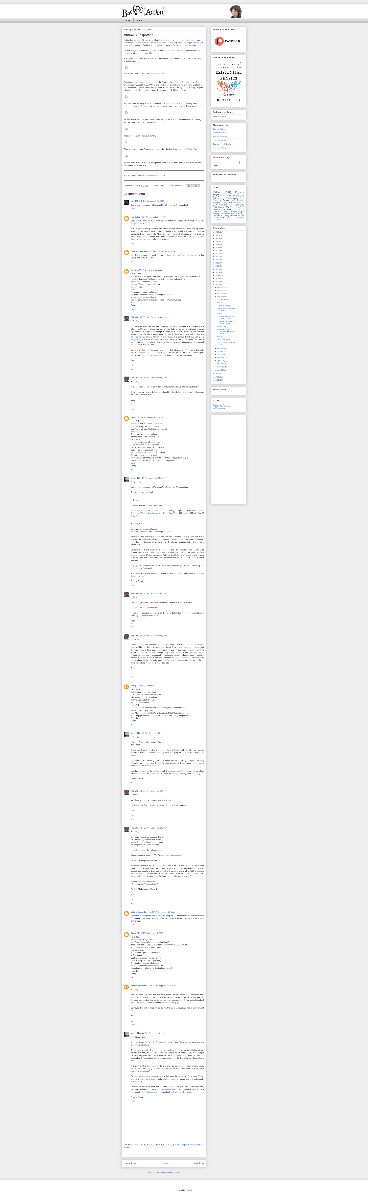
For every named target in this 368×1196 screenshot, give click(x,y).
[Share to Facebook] (195, 185)
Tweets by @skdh (219, 116)
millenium (168, 337)
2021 (217, 247)
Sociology (219, 219)
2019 (217, 254)
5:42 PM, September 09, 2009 (152, 733)
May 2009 (221, 358)
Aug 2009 (220, 348)
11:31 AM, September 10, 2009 (163, 986)
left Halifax (185, 82)
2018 (217, 257)
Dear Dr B (229, 217)
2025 (217, 235)
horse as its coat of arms (142, 337)
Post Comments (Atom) (170, 1173)
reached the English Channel (172, 85)
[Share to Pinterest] (198, 185)
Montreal (147, 539)
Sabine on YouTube (220, 133)
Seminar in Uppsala (223, 305)
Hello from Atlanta (223, 299)
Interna (163, 186)
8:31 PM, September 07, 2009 (151, 201)
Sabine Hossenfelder (140, 251)
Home (127, 20)
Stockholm (186, 350)
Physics (239, 192)
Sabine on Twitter (219, 129)
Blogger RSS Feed (219, 408)
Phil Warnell (136, 317)
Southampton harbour (169, 1089)
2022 (217, 244)
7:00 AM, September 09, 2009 (155, 593)
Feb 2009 (220, 367)
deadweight (197, 58)
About (140, 20)
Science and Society (229, 195)
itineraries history (150, 82)
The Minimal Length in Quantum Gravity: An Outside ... (225, 331)
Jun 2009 (220, 354)
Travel (220, 212)
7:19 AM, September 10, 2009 (155, 828)
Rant (242, 216)
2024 (217, 238)
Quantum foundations (235, 209)
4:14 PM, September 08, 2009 (152, 478)
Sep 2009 (220, 296)
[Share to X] (193, 185)
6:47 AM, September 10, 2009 (155, 791)
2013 (217, 272)
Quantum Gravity (221, 200)
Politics (219, 217)
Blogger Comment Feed (221, 407)
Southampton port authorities (143, 1092)
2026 (217, 232)
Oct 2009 (220, 293)
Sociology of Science (221, 214)
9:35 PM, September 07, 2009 (153, 217)
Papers (235, 198)
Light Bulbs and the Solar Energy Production (225, 317)
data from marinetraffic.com (170, 1050)
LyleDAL (134, 201)
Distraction (230, 212)
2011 (217, 278)
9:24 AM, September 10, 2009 (162, 912)
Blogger (189, 1190)
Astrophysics (218, 198)
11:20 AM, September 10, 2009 (150, 933)
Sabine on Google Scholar (222, 144)
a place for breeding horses (177, 334)
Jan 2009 (220, 370)
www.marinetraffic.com (156, 73)
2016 (217, 263)
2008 (217, 374)
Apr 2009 (220, 361)
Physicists (216, 216)
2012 (217, 275)
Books (221, 207)
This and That (222, 326)
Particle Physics (236, 202)
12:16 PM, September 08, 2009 (150, 417)
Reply (133, 209)
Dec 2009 (221, 287)
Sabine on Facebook (220, 136)
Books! (219, 313)
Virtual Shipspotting (138, 35)
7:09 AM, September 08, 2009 (149, 270)
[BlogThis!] (190, 185)
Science (216, 209)
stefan (133, 478)
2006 (217, 380)
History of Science (230, 216)
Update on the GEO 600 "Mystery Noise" (225, 322)
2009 (217, 284)
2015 (217, 266)
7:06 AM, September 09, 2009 (155, 636)
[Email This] (187, 185)
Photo (238, 214)
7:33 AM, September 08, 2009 (155, 317)
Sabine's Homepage (220, 140)
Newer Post (130, 1163)
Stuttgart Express (135, 58)
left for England (164, 104)
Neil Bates (135, 217)
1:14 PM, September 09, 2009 (149, 686)
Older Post (198, 1163)
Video (216, 192)
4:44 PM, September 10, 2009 (152, 1033)
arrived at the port (138, 90)
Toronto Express (177, 539)
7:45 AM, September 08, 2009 (155, 378)
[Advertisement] (228, 459)
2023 (217, 241)
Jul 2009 (220, 351)
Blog (239, 212)
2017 (217, 260)
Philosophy (234, 207)
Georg (133, 270)
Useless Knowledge (176, 186)
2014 (217, 269)
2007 (217, 377)
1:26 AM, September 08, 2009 (162, 251)
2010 (217, 281)
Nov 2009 (221, 290)
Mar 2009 (220, 364)
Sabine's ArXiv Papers (220, 148)
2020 (217, 250)
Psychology (240, 217)
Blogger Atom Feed (219, 405)
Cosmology (239, 205)
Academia (223, 205)
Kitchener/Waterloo (143, 352)
